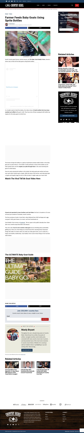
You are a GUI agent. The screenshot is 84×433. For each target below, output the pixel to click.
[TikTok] (63, 119)
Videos (49, 5)
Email (8, 316)
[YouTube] (66, 119)
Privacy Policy (72, 431)
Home (38, 5)
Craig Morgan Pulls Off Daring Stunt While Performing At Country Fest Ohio (43, 372)
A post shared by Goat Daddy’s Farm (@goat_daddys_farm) (22, 106)
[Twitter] (72, 119)
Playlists (55, 5)
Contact (64, 416)
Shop (77, 5)
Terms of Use (77, 431)
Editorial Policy (67, 431)
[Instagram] (69, 119)
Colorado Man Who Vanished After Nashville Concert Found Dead (27, 371)
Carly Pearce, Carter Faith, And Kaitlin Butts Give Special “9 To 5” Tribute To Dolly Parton (67, 86)
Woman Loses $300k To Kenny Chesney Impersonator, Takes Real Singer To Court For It (23, 9)
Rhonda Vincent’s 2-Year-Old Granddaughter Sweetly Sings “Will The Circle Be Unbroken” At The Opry (68, 70)
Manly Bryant (12, 23)
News (43, 5)
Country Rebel (49, 412)
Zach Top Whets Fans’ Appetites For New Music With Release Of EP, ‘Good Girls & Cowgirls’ (12, 372)
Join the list (45, 319)
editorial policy (23, 354)
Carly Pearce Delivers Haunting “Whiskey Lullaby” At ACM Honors (47, 9)
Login (64, 421)
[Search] (72, 5)
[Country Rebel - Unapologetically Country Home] (14, 5)
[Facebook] (61, 119)
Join (76, 29)
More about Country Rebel (69, 115)
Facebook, (22, 222)
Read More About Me (27, 350)
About (64, 414)
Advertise (64, 419)
